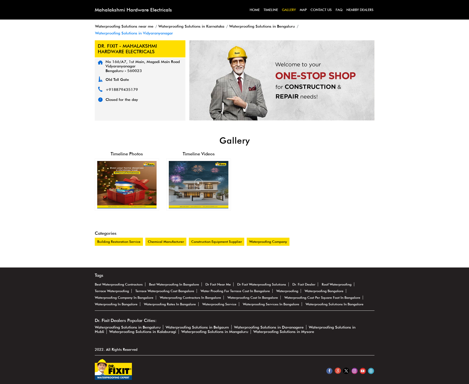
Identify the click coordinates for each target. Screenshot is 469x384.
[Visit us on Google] (337, 370)
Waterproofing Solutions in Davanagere (269, 327)
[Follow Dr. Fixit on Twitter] (346, 370)
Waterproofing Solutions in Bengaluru (127, 327)
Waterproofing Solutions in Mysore (283, 331)
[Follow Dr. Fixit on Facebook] (329, 370)
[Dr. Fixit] (113, 378)
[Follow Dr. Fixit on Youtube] (362, 370)
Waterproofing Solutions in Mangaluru (214, 331)
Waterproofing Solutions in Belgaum (197, 327)
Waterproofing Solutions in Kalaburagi (142, 331)
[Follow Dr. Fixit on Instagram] (354, 370)
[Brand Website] (370, 370)
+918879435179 (122, 89)
